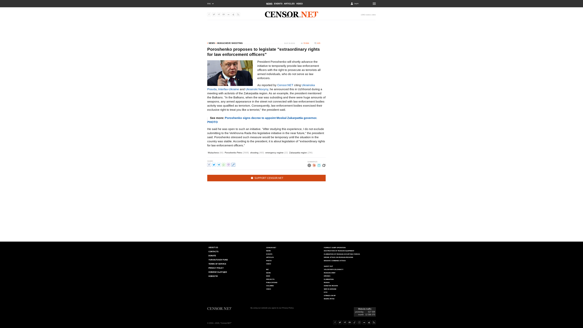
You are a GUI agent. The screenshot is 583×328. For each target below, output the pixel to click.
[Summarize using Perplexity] (319, 165)
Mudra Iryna (329, 299)
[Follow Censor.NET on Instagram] (359, 322)
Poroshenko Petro (237, 152)
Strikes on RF (330, 295)
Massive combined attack (335, 260)
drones (327, 276)
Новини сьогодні (217, 272)
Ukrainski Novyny (256, 89)
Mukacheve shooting (230, 43)
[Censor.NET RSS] (238, 14)
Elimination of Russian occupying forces (342, 254)
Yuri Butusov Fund (218, 260)
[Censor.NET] (291, 14)
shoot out (328, 266)
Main (268, 276)
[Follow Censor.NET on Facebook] (335, 322)
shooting (257, 152)
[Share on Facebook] (209, 164)
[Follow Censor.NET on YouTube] (349, 322)
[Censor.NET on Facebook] (209, 14)
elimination (329, 279)
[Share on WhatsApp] (223, 164)
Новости (213, 276)
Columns (270, 286)
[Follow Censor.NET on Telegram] (345, 322)
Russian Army (330, 273)
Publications (271, 282)
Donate (212, 256)
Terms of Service (217, 264)
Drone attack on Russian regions (338, 257)
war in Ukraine (330, 289)
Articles (289, 3)
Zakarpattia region (301, 152)
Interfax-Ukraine (228, 89)
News (269, 3)
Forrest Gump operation (335, 247)
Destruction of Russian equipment (339, 251)
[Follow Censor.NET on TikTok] (354, 322)
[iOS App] (233, 14)
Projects (270, 279)
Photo (269, 260)
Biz (267, 269)
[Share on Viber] (228, 164)
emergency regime (276, 152)
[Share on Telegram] (219, 164)
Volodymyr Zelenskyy (333, 269)
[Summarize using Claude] (314, 165)
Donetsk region (331, 286)
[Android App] (228, 14)
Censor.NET (285, 85)
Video (299, 3)
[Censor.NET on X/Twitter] (214, 14)
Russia (327, 282)
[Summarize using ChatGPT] (309, 165)
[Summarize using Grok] (324, 165)
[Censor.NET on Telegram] (219, 14)
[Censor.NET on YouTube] (223, 14)
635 (318, 43)
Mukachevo (215, 152)
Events (278, 3)
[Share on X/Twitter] (214, 164)
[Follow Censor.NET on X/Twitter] (340, 322)
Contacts (213, 252)
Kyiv (325, 292)
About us (213, 247)
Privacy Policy (216, 268)
